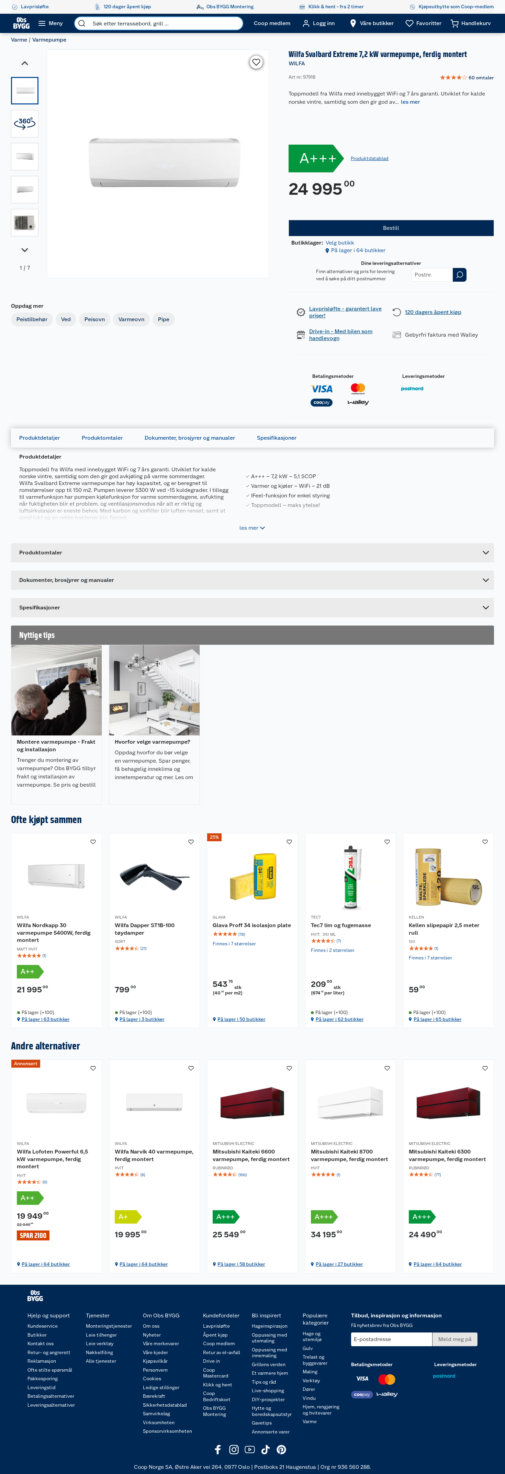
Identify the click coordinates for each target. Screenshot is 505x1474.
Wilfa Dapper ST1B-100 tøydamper (145, 929)
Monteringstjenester (109, 1326)
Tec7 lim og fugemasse (341, 925)
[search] (82, 23)
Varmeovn (131, 319)
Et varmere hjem (270, 1373)
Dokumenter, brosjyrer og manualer (190, 438)
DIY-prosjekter (268, 1399)
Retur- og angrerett (48, 1352)
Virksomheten (159, 1422)
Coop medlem (219, 1343)
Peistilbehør (31, 319)
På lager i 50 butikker (241, 1019)
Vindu (309, 1398)
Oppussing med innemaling (269, 1353)
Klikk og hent (217, 1384)
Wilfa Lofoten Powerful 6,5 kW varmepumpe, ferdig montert (52, 1159)
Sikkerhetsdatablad (165, 1405)
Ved (66, 319)
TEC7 (316, 917)
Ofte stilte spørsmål (49, 1370)
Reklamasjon (41, 1361)
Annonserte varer (271, 1431)
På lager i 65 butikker (438, 1019)
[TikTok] (265, 1449)
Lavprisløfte (216, 1326)
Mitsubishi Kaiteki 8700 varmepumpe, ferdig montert (349, 1155)
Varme (19, 39)
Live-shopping (268, 1390)
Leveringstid (41, 1387)
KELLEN (416, 917)
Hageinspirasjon (270, 1326)
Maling (310, 1371)
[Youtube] (250, 1449)
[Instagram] (234, 1449)
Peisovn (95, 319)
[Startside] (21, 23)
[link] (467, 78)
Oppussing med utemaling (269, 1338)
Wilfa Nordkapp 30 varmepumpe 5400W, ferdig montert (53, 932)
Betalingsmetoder (333, 376)
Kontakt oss (40, 1343)
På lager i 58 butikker (241, 1264)
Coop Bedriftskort (217, 1396)
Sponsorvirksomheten (167, 1431)
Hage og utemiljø (312, 1336)
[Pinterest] (281, 1449)
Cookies (152, 1378)
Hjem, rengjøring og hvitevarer (321, 1410)
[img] (56, 955)
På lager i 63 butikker (46, 1019)
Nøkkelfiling (99, 1352)
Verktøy (311, 1380)
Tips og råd (264, 1382)
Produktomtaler (102, 438)
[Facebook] (218, 1449)
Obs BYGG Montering (214, 1411)
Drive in (211, 1361)
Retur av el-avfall (221, 1352)
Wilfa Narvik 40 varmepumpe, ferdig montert (154, 1155)
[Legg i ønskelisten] (256, 62)
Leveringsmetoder (423, 376)
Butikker (37, 1335)
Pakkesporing (42, 1378)
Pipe (163, 319)
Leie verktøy (99, 1343)
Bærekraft (154, 1396)
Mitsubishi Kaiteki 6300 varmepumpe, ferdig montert (447, 1155)
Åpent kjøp (215, 1335)
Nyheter (152, 1335)
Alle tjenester (101, 1361)
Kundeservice (42, 1326)
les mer (410, 102)
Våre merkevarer (161, 1343)
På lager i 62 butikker (340, 1019)
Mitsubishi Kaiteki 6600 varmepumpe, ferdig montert (251, 1155)
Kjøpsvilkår (155, 1361)
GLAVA (219, 917)
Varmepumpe (49, 39)
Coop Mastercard (215, 1373)
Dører (309, 1389)
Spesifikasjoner (276, 438)
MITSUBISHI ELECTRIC (233, 1143)
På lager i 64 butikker (358, 250)
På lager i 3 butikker (142, 1019)
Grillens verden (268, 1364)
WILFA (297, 63)
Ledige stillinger (161, 1387)
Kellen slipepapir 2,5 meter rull (444, 929)
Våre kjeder (155, 1352)
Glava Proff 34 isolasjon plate (252, 925)
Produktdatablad (370, 158)
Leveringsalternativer (51, 1405)
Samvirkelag (156, 1413)
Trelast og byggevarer (315, 1360)
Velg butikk (340, 242)
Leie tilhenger (101, 1335)
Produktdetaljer (39, 438)
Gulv (308, 1348)
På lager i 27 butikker (339, 1264)
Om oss (151, 1326)
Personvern (155, 1370)
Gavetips (262, 1423)
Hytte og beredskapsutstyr (272, 1411)
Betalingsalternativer (50, 1396)
